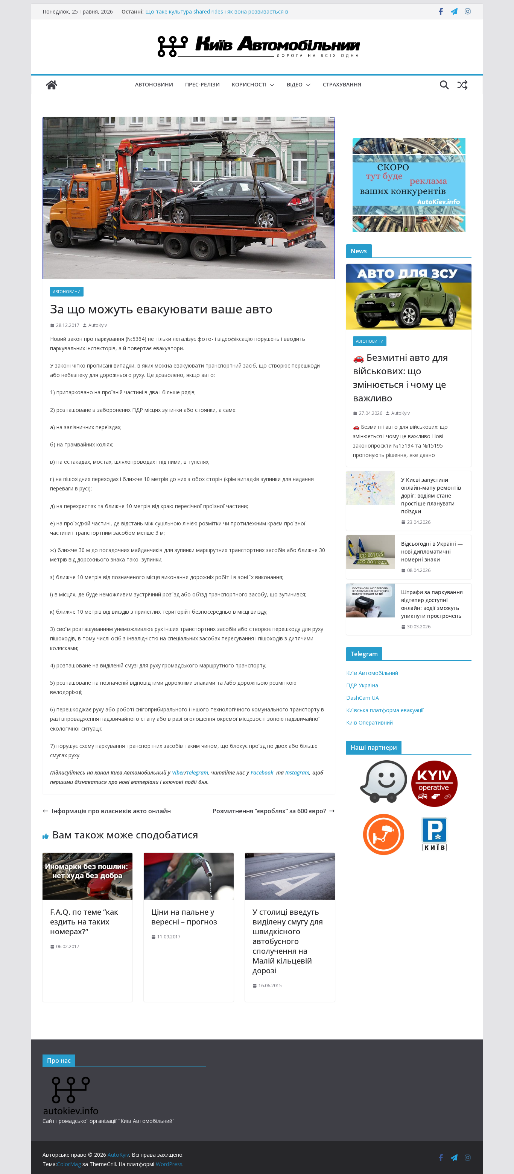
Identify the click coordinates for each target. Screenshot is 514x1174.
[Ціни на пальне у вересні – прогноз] (189, 858)
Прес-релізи (202, 84)
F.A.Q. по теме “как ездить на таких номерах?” (84, 921)
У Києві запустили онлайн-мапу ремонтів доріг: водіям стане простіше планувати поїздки (431, 495)
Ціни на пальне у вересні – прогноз (184, 917)
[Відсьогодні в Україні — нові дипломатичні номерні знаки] (370, 557)
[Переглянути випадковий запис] (462, 85)
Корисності (249, 84)
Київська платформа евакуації (385, 710)
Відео (295, 84)
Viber (178, 772)
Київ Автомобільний (372, 672)
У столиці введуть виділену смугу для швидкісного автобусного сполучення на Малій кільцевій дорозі (287, 941)
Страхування (342, 84)
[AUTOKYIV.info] (71, 1079)
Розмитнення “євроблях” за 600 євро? (269, 811)
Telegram (197, 772)
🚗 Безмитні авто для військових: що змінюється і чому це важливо (400, 377)
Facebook (262, 772)
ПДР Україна (362, 685)
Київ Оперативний (369, 722)
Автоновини (154, 84)
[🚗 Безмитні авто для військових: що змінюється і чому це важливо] (408, 297)
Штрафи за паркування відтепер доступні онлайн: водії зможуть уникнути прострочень (432, 604)
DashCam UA (362, 697)
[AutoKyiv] (52, 85)
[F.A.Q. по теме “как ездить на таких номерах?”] (87, 858)
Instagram (297, 772)
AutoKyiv (97, 325)
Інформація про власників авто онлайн (111, 811)
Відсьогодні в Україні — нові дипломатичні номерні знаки (432, 551)
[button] (270, 85)
